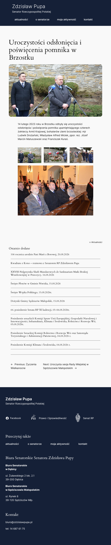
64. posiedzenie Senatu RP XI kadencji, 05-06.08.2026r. (40, 309)
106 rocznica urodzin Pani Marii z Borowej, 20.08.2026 (40, 254)
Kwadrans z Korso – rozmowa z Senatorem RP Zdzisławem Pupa (45, 263)
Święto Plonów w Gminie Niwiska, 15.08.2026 (36, 283)
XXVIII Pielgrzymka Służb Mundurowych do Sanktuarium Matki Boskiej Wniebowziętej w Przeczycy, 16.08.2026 (49, 273)
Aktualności (96, 242)
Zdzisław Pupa (28, 6)
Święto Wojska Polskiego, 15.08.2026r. (31, 292)
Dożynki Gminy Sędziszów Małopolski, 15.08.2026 (38, 301)
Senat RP (88, 418)
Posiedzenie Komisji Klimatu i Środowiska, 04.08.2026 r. (40, 344)
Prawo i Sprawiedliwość (52, 418)
